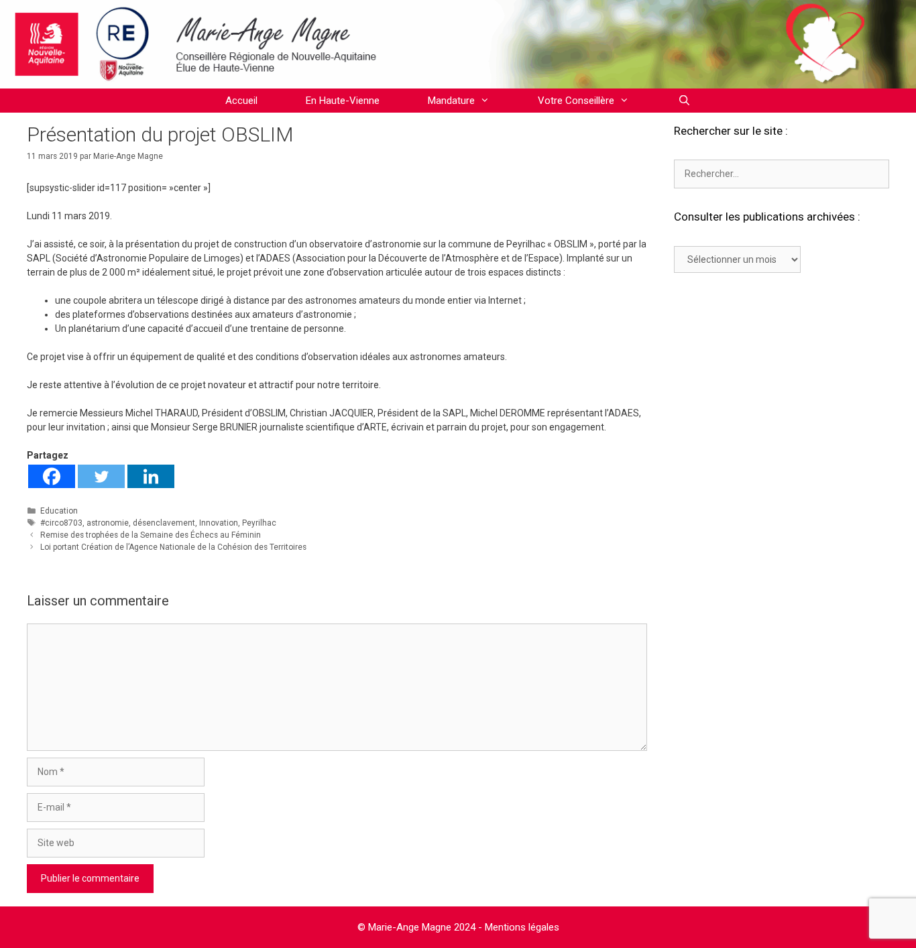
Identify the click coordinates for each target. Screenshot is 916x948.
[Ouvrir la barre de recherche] (683, 100)
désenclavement (164, 523)
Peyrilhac (259, 523)
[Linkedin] (150, 476)
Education (59, 511)
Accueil (241, 101)
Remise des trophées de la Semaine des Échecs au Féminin (150, 535)
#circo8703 (61, 523)
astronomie (108, 523)
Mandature (451, 101)
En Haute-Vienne (343, 101)
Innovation (218, 523)
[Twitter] (101, 476)
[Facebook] (51, 476)
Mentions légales (522, 927)
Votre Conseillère (576, 101)
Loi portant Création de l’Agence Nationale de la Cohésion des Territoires (173, 547)
